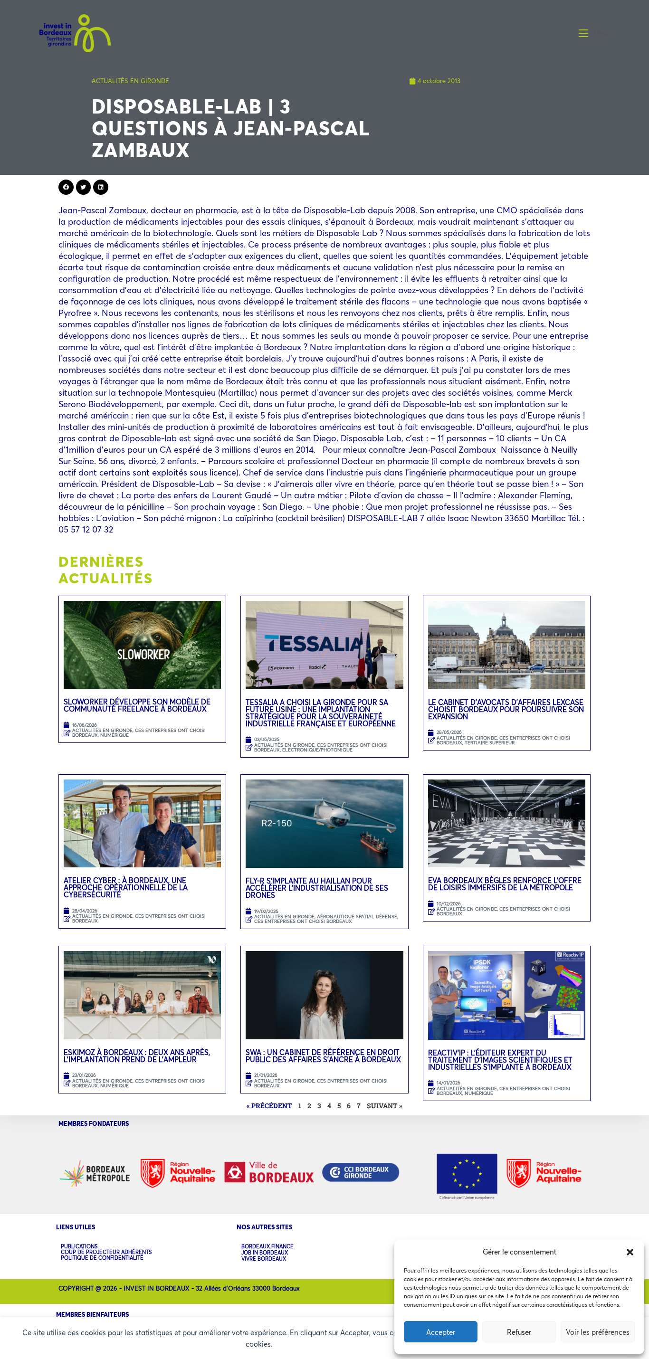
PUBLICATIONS (79, 1246)
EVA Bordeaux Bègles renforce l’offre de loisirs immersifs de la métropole (505, 883)
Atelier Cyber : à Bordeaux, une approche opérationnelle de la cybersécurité (126, 887)
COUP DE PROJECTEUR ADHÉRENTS (106, 1252)
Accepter (440, 1332)
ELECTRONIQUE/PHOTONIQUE (317, 750)
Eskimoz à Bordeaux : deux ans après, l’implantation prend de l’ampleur (137, 1055)
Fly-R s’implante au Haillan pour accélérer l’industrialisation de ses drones (317, 888)
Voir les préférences (598, 1332)
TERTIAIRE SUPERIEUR (490, 743)
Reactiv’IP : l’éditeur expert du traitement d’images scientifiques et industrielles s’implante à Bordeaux (500, 1060)
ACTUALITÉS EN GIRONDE (130, 80)
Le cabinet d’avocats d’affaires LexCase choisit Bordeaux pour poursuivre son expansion (506, 709)
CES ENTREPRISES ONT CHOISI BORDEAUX (139, 732)
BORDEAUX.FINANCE (267, 1247)
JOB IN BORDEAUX (264, 1253)
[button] (630, 1252)
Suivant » (384, 1105)
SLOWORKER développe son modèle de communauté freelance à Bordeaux (137, 705)
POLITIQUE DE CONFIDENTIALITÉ (102, 1258)
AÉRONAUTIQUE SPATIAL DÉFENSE (357, 916)
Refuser (519, 1332)
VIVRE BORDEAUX (263, 1259)
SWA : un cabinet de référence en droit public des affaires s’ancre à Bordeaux (324, 1055)
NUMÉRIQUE (114, 735)
